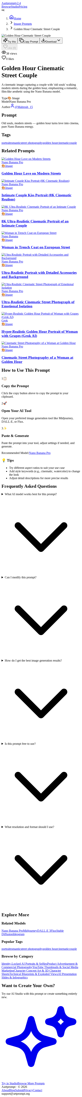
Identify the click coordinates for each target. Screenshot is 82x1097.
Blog (12, 1090)
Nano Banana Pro (40, 453)
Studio (15, 6)
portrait (6, 948)
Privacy (28, 1090)
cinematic (63, 948)
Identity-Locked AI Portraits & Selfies (24, 963)
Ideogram (18, 934)
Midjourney (30, 930)
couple (73, 948)
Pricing (23, 6)
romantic (15, 948)
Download (51, 41)
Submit (19, 1090)
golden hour (50, 948)
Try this (12, 41)
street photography (32, 948)
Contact (37, 1090)
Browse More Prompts (31, 1083)
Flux (53, 930)
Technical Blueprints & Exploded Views (33, 974)
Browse (6, 6)
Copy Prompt (31, 41)
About (5, 1090)
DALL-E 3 (44, 930)
